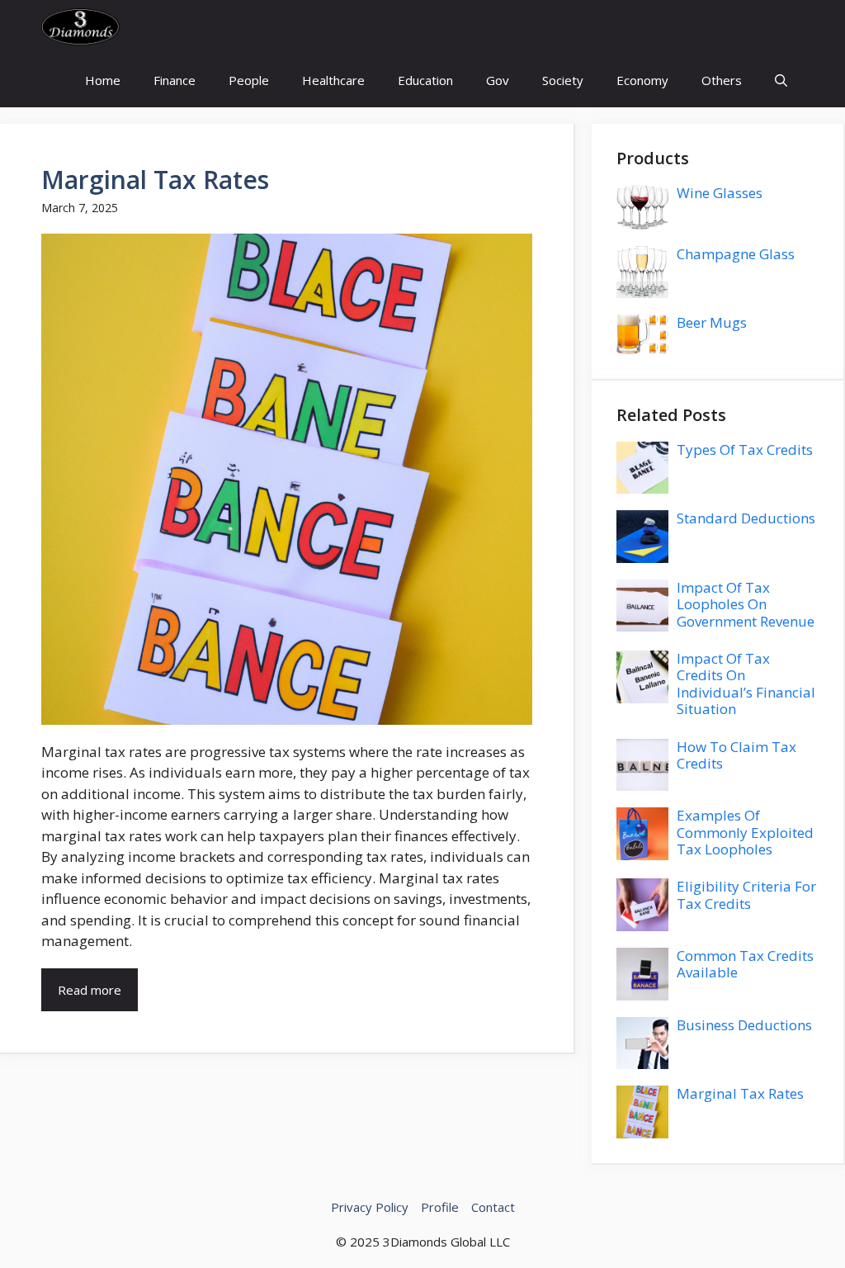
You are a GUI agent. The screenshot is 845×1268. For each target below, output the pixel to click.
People (249, 80)
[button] (781, 80)
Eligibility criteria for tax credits (746, 894)
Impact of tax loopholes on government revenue (745, 604)
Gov (497, 80)
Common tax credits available (745, 964)
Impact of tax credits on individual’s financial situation (746, 683)
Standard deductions (746, 518)
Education (425, 80)
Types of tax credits (745, 449)
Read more (89, 990)
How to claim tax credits (736, 755)
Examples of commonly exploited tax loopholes (745, 832)
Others (721, 80)
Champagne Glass (736, 253)
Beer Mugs (712, 322)
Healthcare (333, 80)
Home (102, 80)
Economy (642, 80)
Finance (174, 80)
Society (562, 80)
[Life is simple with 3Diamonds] (80, 27)
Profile (440, 1207)
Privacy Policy (369, 1207)
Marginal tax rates (155, 179)
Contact (493, 1207)
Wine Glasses (719, 192)
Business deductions (744, 1024)
